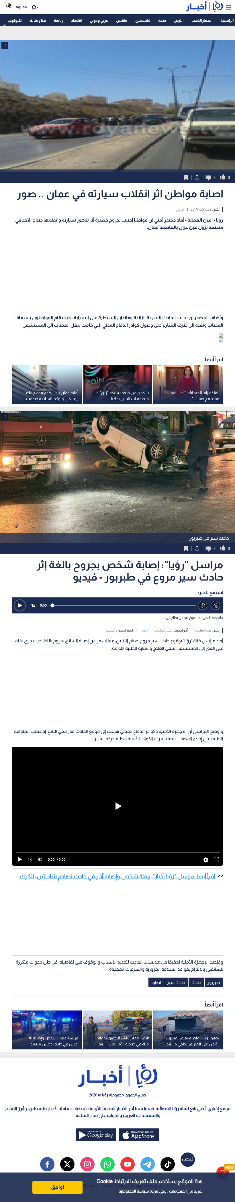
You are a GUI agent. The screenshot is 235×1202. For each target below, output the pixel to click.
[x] (67, 1164)
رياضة (58, 20)
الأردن (178, 20)
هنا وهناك (38, 20)
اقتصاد (76, 20)
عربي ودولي (99, 20)
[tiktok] (167, 1164)
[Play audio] (19, 605)
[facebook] (47, 1164)
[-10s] (202, 606)
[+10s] (215, 606)
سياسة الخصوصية (134, 1191)
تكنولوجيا (14, 20)
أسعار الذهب (201, 20)
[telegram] (147, 1164)
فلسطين (142, 20)
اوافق (57, 1187)
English (20, 7)
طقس (121, 20)
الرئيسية (227, 20)
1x (33, 605)
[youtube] (127, 1164)
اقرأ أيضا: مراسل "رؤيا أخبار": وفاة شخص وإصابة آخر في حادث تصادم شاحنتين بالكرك (117, 876)
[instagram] (87, 1164)
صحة (162, 20)
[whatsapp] (107, 1164)
